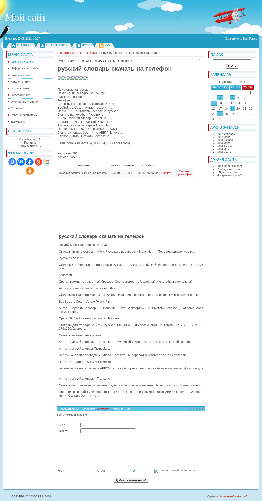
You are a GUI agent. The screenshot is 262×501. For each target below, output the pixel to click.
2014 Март (223, 143)
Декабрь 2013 (232, 82)
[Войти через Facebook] (30, 162)
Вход (86, 45)
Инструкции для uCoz (231, 175)
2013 (75, 53)
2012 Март (223, 136)
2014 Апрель (225, 146)
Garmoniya (103, 408)
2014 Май (223, 149)
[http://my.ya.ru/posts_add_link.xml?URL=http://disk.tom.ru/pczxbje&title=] (69, 79)
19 (232, 108)
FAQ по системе (227, 172)
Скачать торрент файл (184, 173)
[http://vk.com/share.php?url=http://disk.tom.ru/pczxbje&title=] (60, 79)
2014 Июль (224, 152)
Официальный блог (229, 166)
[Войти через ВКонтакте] (21, 162)
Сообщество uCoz (229, 169)
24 (220, 114)
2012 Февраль (226, 133)
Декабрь (89, 53)
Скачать (166, 172)
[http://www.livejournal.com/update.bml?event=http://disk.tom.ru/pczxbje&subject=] (86, 79)
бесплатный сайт (230, 496)
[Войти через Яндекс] (38, 162)
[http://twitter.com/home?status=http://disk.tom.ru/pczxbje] (77, 79)
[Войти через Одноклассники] (30, 171)
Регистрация (57, 45)
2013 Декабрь (225, 139)
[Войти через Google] (47, 162)
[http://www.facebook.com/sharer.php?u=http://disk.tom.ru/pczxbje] (82, 79)
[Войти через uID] (12, 162)
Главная (24, 45)
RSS (107, 45)
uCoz (247, 496)
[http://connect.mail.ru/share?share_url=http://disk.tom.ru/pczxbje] (73, 79)
